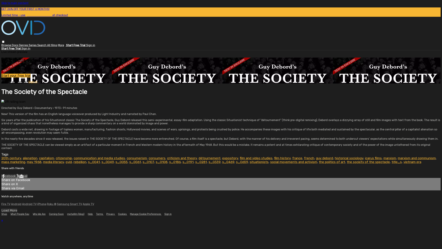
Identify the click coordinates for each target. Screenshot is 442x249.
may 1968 (34, 162)
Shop (4, 214)
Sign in (90, 45)
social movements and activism (293, 162)
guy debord (324, 158)
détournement (209, 158)
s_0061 (135, 162)
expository (230, 158)
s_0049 (108, 162)
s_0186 (175, 162)
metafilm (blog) (75, 214)
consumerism (137, 158)
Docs (15, 45)
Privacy (110, 214)
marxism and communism (417, 158)
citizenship (64, 158)
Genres (24, 45)
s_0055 (122, 162)
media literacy (53, 162)
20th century (11, 158)
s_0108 (161, 162)
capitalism (46, 158)
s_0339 (214, 162)
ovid (69, 162)
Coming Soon (56, 214)
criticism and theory (182, 158)
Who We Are (39, 214)
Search (42, 45)
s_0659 (242, 162)
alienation (30, 158)
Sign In (25, 48)
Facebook (9, 176)
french (309, 158)
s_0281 (201, 162)
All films (52, 45)
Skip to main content (14, 3)
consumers (157, 158)
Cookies (122, 214)
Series (33, 45)
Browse (6, 45)
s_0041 (94, 162)
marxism (389, 158)
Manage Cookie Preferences (146, 214)
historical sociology (349, 158)
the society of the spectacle (368, 162)
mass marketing (13, 162)
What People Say (20, 214)
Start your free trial (16, 75)
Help (90, 214)
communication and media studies (99, 158)
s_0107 (148, 162)
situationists (259, 162)
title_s (397, 162)
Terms (100, 214)
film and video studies (256, 158)
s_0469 (228, 162)
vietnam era (412, 162)
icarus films (373, 158)
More (61, 45)
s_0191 (188, 162)
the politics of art (332, 162)
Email (23, 176)
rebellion (80, 162)
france (297, 158)
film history (282, 158)
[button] (3, 42)
